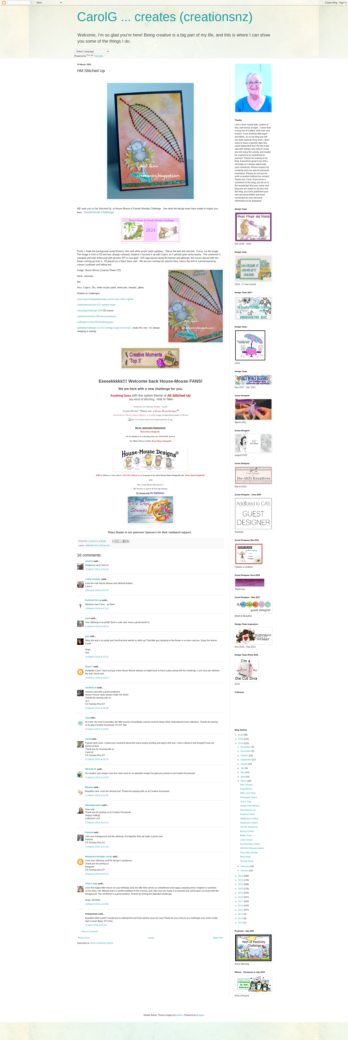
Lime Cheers (246, 840)
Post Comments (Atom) (101, 943)
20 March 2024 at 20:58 (97, 708)
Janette (89, 561)
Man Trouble (246, 784)
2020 (241, 888)
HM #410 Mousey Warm (252, 848)
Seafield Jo (91, 687)
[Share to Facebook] (124, 541)
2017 (241, 901)
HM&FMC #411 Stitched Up (97, 545)
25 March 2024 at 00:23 (97, 874)
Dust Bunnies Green (250, 844)
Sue (87, 636)
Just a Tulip (245, 801)
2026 (241, 735)
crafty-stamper (93, 579)
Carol (88, 739)
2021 (241, 884)
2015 (241, 910)
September (246, 759)
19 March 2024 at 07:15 (97, 608)
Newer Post (83, 938)
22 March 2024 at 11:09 (96, 795)
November (246, 751)
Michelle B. (90, 769)
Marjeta (89, 787)
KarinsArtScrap (93, 600)
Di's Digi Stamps (160, 489)
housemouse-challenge (99, 212)
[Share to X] (121, 541)
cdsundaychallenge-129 (89, 310)
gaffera (179, 1015)
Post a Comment (90, 931)
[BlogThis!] (117, 541)
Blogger (200, 1015)
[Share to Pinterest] (127, 541)
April (87, 618)
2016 (241, 905)
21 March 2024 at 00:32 (97, 759)
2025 (241, 739)
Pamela (89, 832)
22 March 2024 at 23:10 (97, 822)
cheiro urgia (91, 883)
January (245, 870)
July (243, 768)
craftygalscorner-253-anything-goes (95, 322)
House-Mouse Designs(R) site (172, 475)
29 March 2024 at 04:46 (97, 904)
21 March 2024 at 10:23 (97, 777)
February (245, 866)
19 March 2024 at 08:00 (97, 626)
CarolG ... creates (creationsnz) (165, 17)
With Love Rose (248, 793)
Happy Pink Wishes (249, 805)
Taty (87, 717)
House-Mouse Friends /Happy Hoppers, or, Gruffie (134, 415)
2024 (241, 743)
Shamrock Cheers (249, 823)
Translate (98, 56)
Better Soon (246, 835)
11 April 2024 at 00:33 (96, 925)
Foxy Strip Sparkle (249, 852)
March (244, 781)
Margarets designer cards (98, 856)
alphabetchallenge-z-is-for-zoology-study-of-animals (104, 327)
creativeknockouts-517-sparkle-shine (96, 304)
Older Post (218, 938)
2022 (241, 880)
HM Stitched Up (248, 810)
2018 (241, 897)
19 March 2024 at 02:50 (97, 590)
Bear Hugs (245, 856)
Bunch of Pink (247, 831)
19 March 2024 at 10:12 (97, 657)
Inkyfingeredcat (93, 805)
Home (151, 938)
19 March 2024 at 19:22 (97, 678)
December (246, 747)
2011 (241, 922)
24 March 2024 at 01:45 (97, 846)
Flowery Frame (247, 814)
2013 (241, 918)
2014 (241, 914)
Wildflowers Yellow (249, 818)
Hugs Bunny (246, 789)
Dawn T (89, 666)
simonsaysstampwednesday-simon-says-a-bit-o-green (105, 299)
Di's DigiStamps (157, 493)
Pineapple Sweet (248, 797)
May (243, 772)
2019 (241, 893)
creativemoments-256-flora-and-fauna (96, 316)
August (244, 764)
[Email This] (114, 541)
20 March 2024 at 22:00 (97, 729)
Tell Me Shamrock (249, 827)
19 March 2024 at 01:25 (97, 569)
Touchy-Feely (246, 861)
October (245, 755)
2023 (241, 876)
